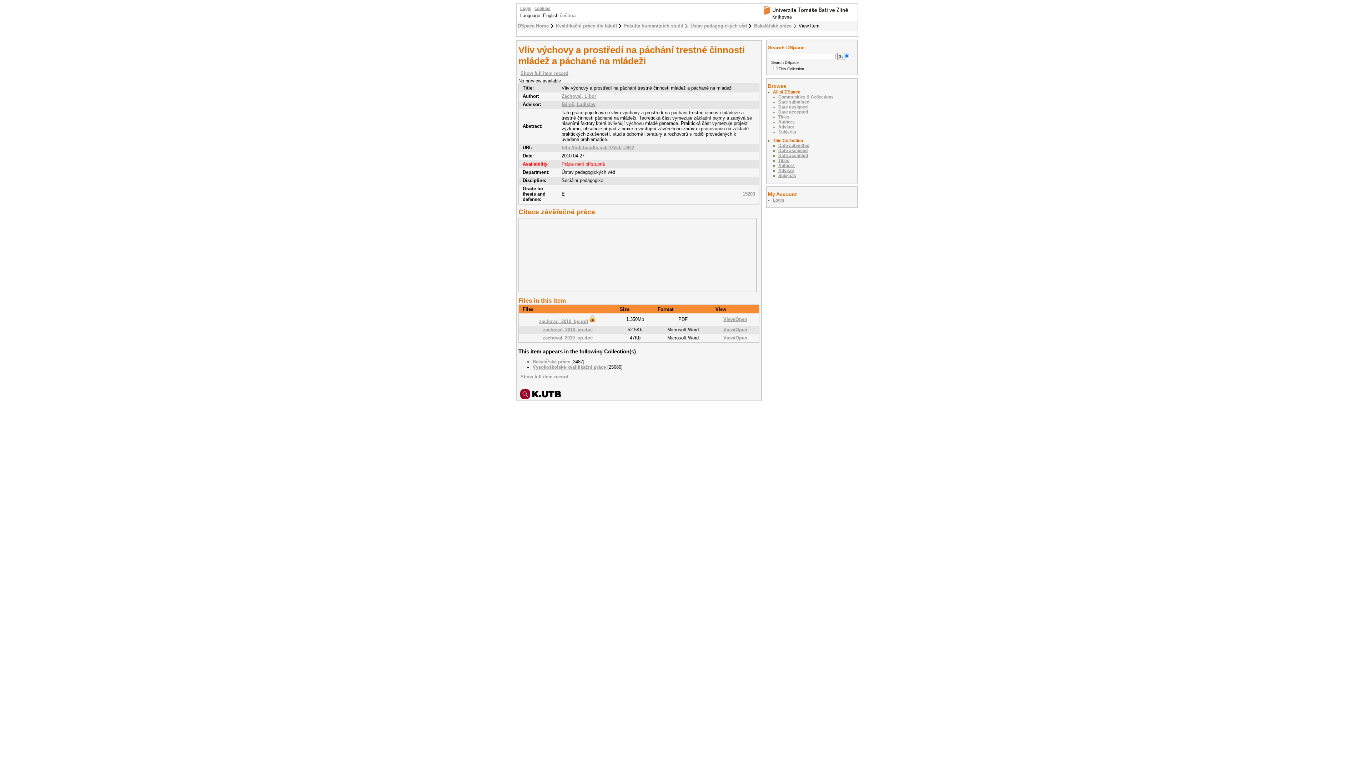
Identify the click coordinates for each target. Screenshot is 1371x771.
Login (525, 8)
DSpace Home (533, 26)
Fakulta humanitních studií (653, 26)
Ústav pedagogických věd (718, 26)
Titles (783, 117)
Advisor (786, 127)
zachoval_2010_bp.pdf (563, 321)
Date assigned (793, 107)
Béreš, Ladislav (579, 104)
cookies (542, 8)
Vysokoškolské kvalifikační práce (569, 367)
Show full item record (544, 73)
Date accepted (793, 112)
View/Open (735, 319)
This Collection (791, 69)
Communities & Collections (806, 97)
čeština (568, 15)
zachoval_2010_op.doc (568, 338)
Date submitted (793, 102)
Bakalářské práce (773, 26)
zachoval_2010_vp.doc (568, 329)
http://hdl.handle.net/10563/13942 (598, 147)
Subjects (787, 132)
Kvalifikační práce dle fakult (586, 26)
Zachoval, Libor (579, 96)
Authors (786, 122)
